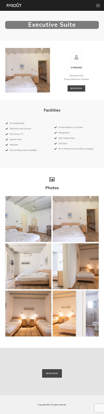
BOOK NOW (52, 373)
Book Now (76, 88)
